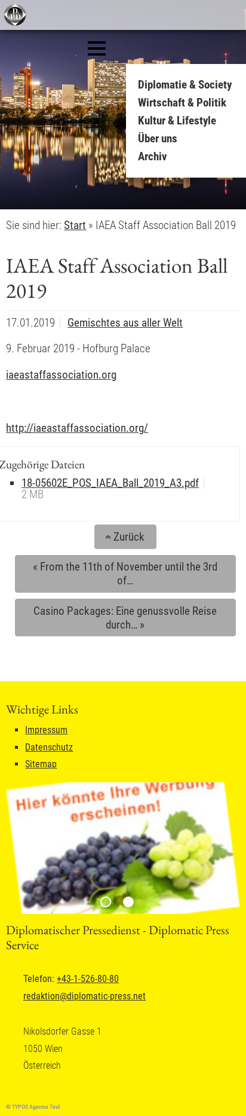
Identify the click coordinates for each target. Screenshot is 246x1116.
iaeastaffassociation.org (61, 375)
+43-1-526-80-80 (88, 978)
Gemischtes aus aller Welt (125, 323)
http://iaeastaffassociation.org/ (77, 428)
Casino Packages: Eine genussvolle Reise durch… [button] (125, 618)
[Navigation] (96, 48)
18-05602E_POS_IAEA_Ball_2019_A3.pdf (110, 483)
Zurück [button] (123, 537)
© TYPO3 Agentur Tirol (33, 1106)
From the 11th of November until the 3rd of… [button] (125, 573)
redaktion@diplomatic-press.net (84, 996)
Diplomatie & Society (185, 85)
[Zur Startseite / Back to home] (13, 23)
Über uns (157, 138)
